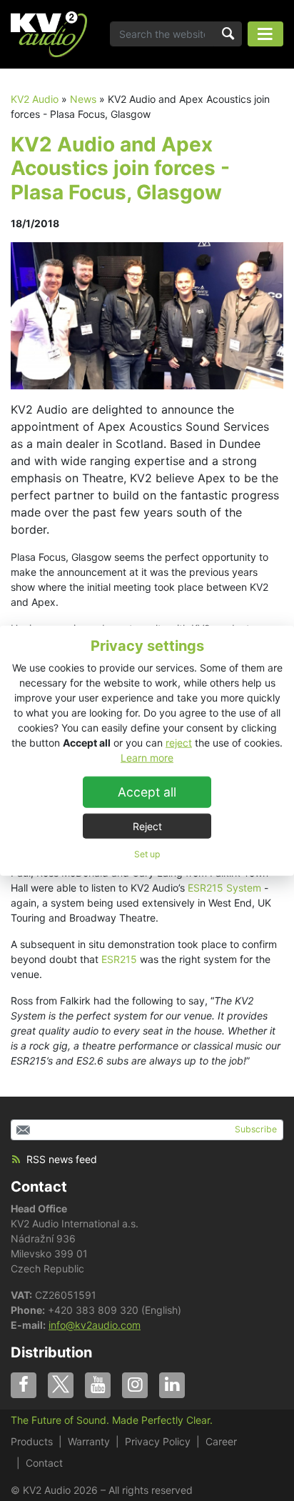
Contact (39, 1186)
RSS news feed (61, 1159)
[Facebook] (23, 1385)
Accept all (147, 791)
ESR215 (119, 959)
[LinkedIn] (172, 1385)
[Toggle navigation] (265, 33)
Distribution (51, 1352)
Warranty (89, 1441)
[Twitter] (61, 1385)
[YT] (98, 1385)
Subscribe (256, 1129)
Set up (147, 853)
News (83, 99)
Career (221, 1441)
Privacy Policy (158, 1441)
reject (179, 742)
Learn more (147, 757)
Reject (147, 825)
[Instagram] (135, 1385)
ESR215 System (224, 888)
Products (32, 1441)
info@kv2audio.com (95, 1325)
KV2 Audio (35, 99)
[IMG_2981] (147, 315)
